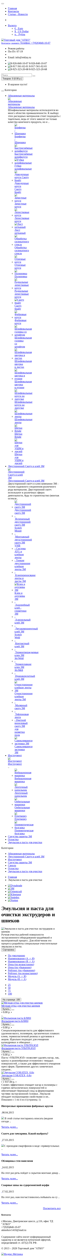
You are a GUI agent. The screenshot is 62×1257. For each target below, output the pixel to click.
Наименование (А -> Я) (21, 958)
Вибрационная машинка (23, 780)
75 (9, 990)
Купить (6, 1009)
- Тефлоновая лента (22, 714)
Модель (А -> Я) (17, 976)
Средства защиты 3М (20, 836)
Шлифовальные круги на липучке (23, 405)
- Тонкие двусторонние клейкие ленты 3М (22, 565)
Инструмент (15, 755)
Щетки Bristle (18, 435)
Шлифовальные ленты (23, 421)
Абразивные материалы (21, 95)
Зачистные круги (20, 205)
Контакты (13, 11)
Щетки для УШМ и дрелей (19, 459)
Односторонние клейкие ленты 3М (24, 696)
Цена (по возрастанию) (21, 964)
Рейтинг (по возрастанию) (23, 973)
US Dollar (22, 31)
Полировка (21, 276)
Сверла (12, 865)
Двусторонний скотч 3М (23, 511)
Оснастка (13, 839)
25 (9, 984)
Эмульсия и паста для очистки (25, 842)
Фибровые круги (20, 322)
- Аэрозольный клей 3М (23, 619)
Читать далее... (9, 1127)
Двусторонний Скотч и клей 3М (26, 466)
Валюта (12, 25)
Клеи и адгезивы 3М (20, 596)
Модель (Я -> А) (17, 979)
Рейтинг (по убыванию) (21, 970)
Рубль (20, 34)
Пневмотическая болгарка (24, 832)
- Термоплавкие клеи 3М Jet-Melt (23, 665)
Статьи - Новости (18, 14)
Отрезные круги (20, 266)
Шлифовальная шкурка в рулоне (23, 384)
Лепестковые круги (22, 220)
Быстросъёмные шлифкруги (24, 155)
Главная (12, 8)
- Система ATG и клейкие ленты (20, 553)
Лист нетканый (20, 231)
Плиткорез (20, 819)
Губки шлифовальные (23, 167)
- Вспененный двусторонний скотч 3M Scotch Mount (23, 523)
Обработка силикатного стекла (22, 250)
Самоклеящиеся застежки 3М (23, 749)
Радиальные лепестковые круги (22, 294)
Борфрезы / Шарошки (20, 139)
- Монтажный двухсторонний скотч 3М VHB (23, 539)
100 (10, 993)
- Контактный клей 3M (22, 643)
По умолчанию (16, 955)
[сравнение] (13, 1009)
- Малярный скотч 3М (21, 705)
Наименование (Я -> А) (21, 961)
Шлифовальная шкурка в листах (23, 364)
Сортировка (8, 950)
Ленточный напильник (21, 794)
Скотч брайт (18, 307)
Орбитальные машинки (22, 809)
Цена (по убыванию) (19, 967)
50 (9, 987)
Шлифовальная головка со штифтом (23, 342)
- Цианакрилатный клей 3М (25, 676)
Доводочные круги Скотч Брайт (22, 188)
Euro (19, 28)
